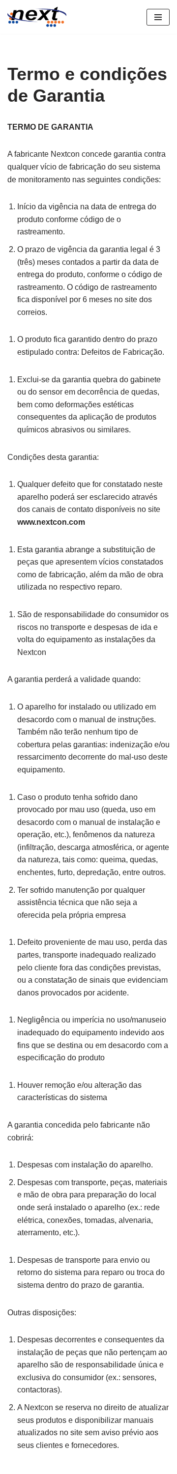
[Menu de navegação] (158, 17)
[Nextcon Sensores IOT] (36, 17)
